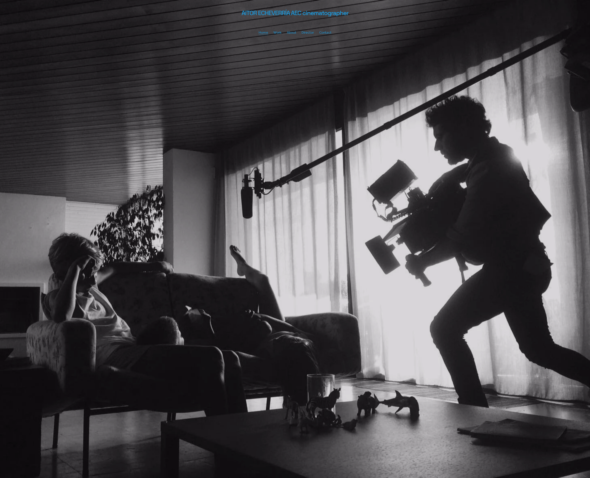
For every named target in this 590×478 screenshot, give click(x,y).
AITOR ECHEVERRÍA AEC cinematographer (295, 13)
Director (307, 32)
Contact (325, 32)
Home (263, 32)
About (291, 32)
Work (277, 32)
